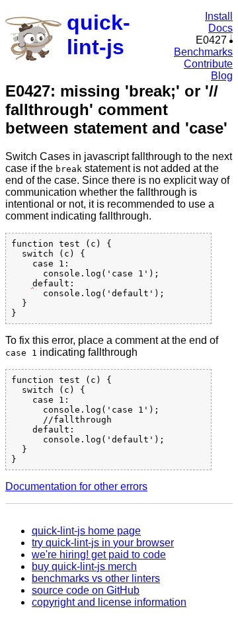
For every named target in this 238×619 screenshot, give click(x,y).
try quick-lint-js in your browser (103, 542)
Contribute (208, 63)
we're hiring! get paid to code (99, 554)
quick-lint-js (98, 35)
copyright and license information (109, 602)
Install (219, 16)
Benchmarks (203, 52)
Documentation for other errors (76, 486)
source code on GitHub (85, 590)
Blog (222, 75)
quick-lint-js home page (86, 530)
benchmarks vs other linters (96, 578)
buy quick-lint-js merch (84, 566)
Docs (220, 28)
